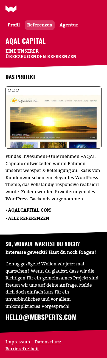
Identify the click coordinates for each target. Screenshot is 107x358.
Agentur (69, 24)
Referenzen (39, 24)
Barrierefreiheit (22, 349)
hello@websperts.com (41, 317)
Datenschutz (48, 342)
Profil (14, 24)
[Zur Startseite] (10, 9)
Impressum (17, 342)
